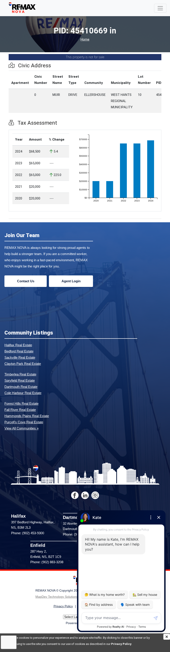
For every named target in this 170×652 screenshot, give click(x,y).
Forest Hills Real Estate (21, 403)
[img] (166, 636)
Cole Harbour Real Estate (22, 393)
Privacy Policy (121, 644)
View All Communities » (21, 428)
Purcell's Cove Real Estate (23, 422)
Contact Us (25, 281)
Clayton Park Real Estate (22, 364)
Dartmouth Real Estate (20, 387)
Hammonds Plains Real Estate (26, 416)
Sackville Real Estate (19, 357)
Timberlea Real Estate (20, 374)
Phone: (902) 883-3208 (46, 562)
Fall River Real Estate (20, 410)
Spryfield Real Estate (19, 380)
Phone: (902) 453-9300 (27, 533)
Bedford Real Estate (18, 351)
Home (85, 39)
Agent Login (71, 281)
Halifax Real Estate (18, 345)
